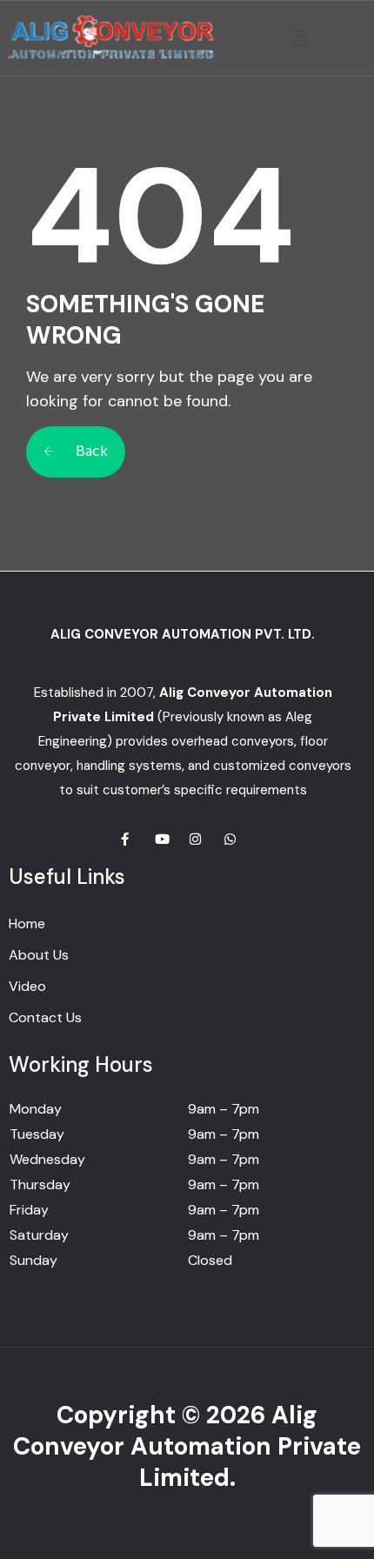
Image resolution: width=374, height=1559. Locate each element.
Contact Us (45, 1017)
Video (27, 986)
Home (27, 923)
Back (90, 452)
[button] (299, 38)
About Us (39, 955)
